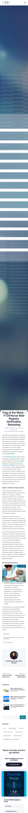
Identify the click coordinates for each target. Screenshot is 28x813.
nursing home (6, 735)
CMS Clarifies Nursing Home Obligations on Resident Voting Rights (18, 697)
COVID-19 (21, 728)
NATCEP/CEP (10, 453)
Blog (5, 431)
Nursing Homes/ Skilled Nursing (15, 431)
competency (6, 633)
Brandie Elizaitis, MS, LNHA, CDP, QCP (14, 428)
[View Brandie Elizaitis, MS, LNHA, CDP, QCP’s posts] (14, 655)
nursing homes (17, 735)
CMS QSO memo (12, 728)
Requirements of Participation (11, 739)
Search (22, 717)
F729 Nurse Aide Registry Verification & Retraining (13, 638)
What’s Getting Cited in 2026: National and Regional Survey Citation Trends (18, 689)
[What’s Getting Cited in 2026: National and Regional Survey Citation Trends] (6, 691)
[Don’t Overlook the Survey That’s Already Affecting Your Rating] (6, 707)
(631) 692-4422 (15, 764)
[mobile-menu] (24, 2)
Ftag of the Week (7, 642)
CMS (4, 728)
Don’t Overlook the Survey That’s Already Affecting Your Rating (17, 705)
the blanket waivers (11, 456)
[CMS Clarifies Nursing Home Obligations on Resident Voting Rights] (6, 699)
